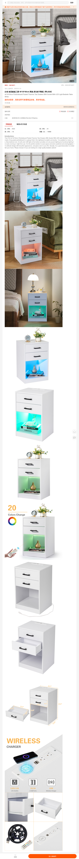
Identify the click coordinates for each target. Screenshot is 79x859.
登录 (71, 2)
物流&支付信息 (22, 124)
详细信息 (9, 124)
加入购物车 (52, 856)
